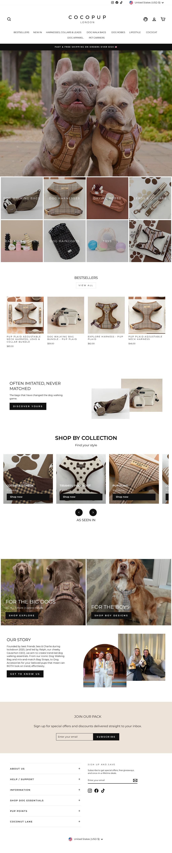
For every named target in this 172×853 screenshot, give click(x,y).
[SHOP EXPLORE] (43, 592)
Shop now (16, 496)
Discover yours (28, 406)
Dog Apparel (75, 37)
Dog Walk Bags (96, 32)
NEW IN (37, 32)
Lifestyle (135, 32)
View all (86, 285)
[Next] (93, 512)
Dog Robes (118, 32)
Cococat (152, 32)
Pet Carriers (97, 37)
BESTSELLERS (21, 32)
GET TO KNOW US (25, 674)
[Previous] (79, 512)
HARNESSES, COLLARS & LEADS (64, 32)
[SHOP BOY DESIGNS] (129, 592)
